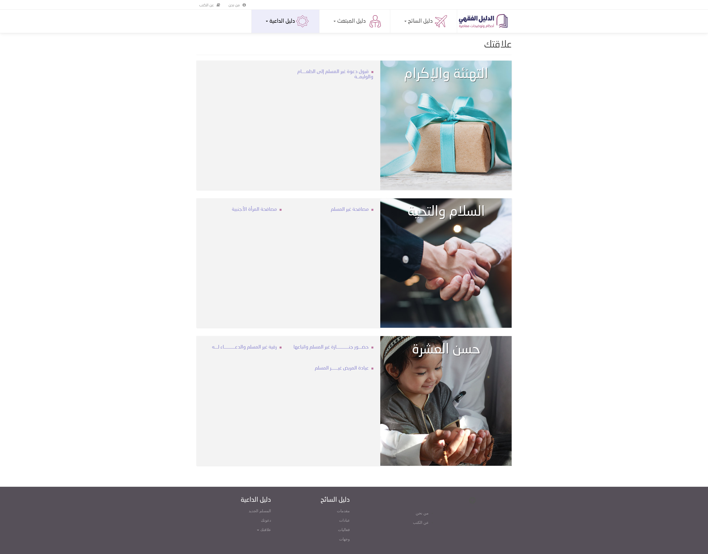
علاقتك (265, 530)
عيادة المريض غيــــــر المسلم (342, 368)
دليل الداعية (281, 21)
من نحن (234, 5)
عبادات (344, 520)
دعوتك (266, 520)
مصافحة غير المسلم (350, 209)
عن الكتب (206, 5)
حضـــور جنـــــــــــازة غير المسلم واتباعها (331, 347)
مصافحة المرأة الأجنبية (254, 209)
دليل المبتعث (351, 21)
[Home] (485, 21)
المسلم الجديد (260, 511)
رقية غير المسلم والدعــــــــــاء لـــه (244, 347)
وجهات (344, 539)
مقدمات (343, 511)
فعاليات (344, 530)
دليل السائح (420, 21)
